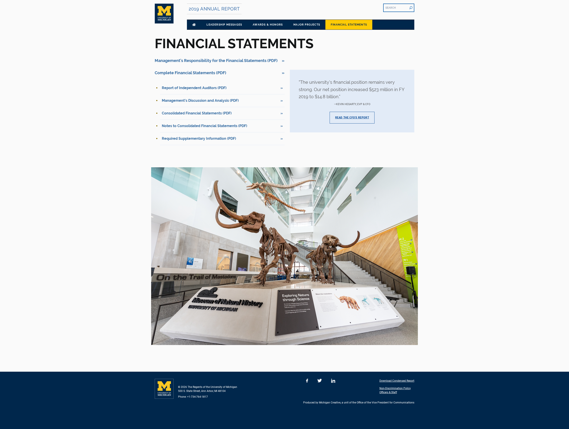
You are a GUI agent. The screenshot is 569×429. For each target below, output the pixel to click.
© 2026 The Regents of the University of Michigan (207, 387)
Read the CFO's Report (352, 117)
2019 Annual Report (214, 9)
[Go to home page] (194, 25)
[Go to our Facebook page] (307, 381)
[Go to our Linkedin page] (333, 381)
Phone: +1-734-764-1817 (193, 396)
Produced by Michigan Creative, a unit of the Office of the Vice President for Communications (358, 402)
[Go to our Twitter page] (319, 381)
